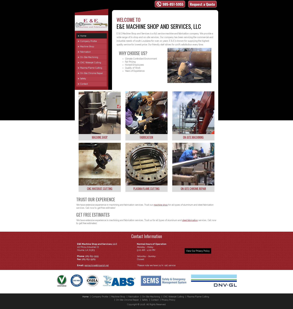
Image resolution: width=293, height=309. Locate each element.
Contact (84, 84)
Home (83, 36)
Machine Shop (87, 46)
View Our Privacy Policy (198, 251)
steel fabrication (190, 220)
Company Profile (88, 41)
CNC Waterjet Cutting (90, 62)
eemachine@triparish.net (97, 265)
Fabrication (85, 52)
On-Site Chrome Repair (91, 73)
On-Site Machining (89, 57)
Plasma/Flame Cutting (91, 68)
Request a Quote (202, 4)
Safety (83, 78)
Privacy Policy (168, 300)
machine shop (161, 205)
